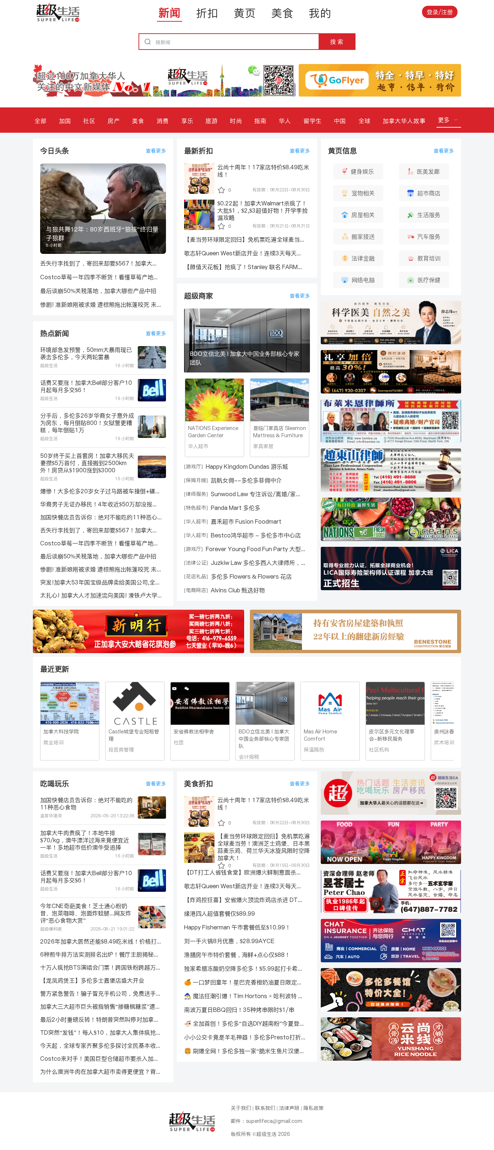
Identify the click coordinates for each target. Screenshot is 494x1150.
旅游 (211, 121)
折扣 (207, 13)
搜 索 (336, 42)
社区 (89, 121)
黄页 (245, 13)
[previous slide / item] (45, 208)
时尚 (236, 121)
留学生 (312, 121)
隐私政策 (313, 1108)
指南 (260, 121)
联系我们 (265, 1108)
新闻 (169, 12)
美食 (282, 13)
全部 (40, 121)
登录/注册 (440, 12)
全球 (364, 121)
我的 (320, 13)
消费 (163, 121)
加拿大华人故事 (404, 121)
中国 (340, 121)
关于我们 (241, 1108)
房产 (114, 121)
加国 (65, 121)
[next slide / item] (161, 208)
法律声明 (289, 1108)
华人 (285, 121)
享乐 (187, 121)
